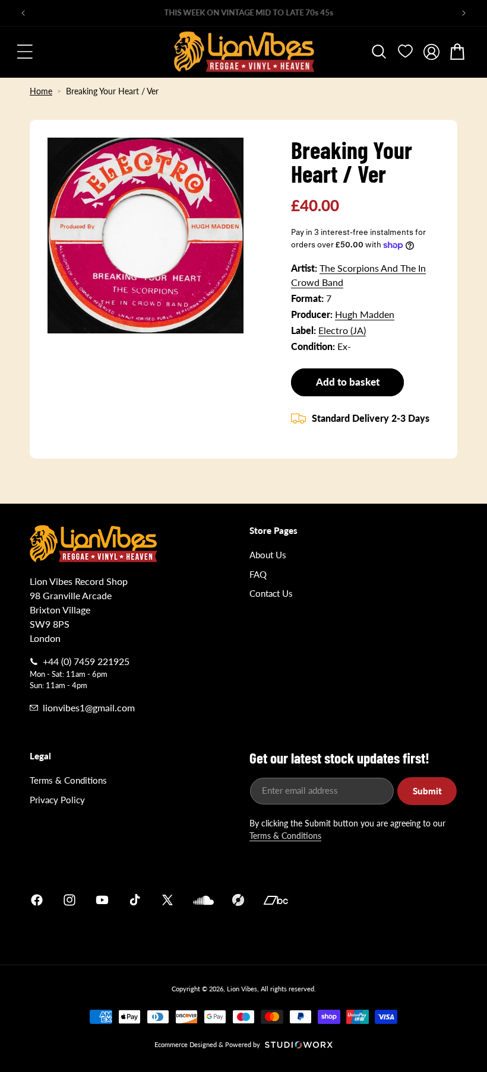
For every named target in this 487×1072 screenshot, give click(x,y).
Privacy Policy (57, 799)
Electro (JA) (342, 330)
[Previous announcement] (23, 13)
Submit (427, 790)
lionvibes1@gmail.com (89, 707)
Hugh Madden (364, 314)
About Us (267, 554)
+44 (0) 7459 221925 (86, 661)
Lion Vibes (242, 989)
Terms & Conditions (68, 780)
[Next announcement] (464, 13)
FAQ (258, 574)
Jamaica (382, 900)
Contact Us (271, 593)
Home (41, 91)
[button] (25, 52)
